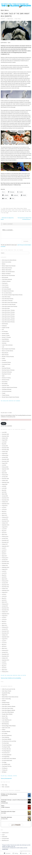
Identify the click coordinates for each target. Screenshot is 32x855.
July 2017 (4, 548)
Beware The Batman (6, 273)
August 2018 (4, 526)
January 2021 (5, 476)
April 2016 (4, 577)
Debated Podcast (5, 702)
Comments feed (5, 838)
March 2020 (4, 494)
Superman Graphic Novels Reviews (9, 387)
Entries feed (4, 836)
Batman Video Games (6, 269)
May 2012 (4, 665)
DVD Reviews (5, 323)
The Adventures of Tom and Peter (9, 741)
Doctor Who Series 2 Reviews (8, 312)
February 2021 (5, 474)
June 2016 (4, 573)
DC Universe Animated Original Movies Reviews (12, 294)
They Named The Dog (6, 766)
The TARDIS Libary (6, 764)
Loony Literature (5, 721)
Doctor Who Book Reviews (7, 298)
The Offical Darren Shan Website (9, 758)
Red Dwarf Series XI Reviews (8, 370)
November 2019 (5, 499)
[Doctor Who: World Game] (29, 818)
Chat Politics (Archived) (7, 279)
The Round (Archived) (6, 391)
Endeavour (4, 325)
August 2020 (4, 484)
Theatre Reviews (5, 395)
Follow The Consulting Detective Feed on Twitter (13, 675)
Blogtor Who (4, 694)
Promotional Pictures (6, 362)
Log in (3, 834)
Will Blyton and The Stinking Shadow (9, 794)
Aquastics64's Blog (6, 692)
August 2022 (4, 463)
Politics (3, 358)
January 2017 (5, 559)
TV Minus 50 (4, 770)
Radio (3, 366)
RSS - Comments (5, 786)
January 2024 (5, 445)
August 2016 (4, 569)
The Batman (14, 211)
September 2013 (5, 636)
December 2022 (5, 459)
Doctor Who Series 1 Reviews (8, 310)
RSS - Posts (4, 784)
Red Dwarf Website (6, 731)
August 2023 (4, 453)
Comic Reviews (5, 287)
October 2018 (5, 523)
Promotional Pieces (6, 364)
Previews (4, 360)
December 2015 (5, 584)
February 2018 (5, 536)
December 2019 (5, 497)
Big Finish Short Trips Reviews (8, 275)
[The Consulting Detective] (16, 6)
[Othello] (29, 807)
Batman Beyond (20, 208)
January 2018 (5, 538)
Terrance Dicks (5, 818)
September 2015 (5, 590)
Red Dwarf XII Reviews (7, 372)
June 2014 (4, 619)
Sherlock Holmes (5, 379)
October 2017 (5, 544)
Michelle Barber (5, 795)
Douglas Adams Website (7, 714)
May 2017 (4, 552)
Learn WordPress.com (6, 720)
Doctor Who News (6, 308)
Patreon (3, 729)
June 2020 (4, 488)
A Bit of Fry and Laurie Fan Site (8, 689)
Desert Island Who (6, 704)
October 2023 (5, 451)
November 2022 (5, 461)
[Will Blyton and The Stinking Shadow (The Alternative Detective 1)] (29, 795)
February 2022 (5, 467)
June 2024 (4, 442)
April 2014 (4, 623)
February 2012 (5, 671)
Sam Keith (10, 211)
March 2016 (4, 579)
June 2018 (4, 528)
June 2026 (4, 432)
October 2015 (5, 588)
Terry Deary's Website (6, 739)
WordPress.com (5, 840)
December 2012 (5, 654)
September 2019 (5, 503)
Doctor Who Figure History (7, 708)
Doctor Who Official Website (8, 712)
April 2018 (4, 532)
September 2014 (5, 613)
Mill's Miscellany (5, 723)
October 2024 (5, 438)
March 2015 (4, 602)
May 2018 (4, 530)
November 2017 (5, 542)
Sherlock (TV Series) (6, 377)
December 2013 (5, 631)
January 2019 (5, 519)
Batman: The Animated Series (8, 271)
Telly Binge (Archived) (6, 389)
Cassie (13, 209)
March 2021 (4, 472)
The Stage (4, 762)
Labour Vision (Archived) (7, 345)
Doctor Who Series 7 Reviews (8, 318)
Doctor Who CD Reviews (7, 300)
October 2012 (5, 658)
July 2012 (4, 662)
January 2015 (5, 606)
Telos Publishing (5, 737)
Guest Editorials (5, 339)
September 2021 (5, 469)
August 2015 (4, 592)
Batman (15, 208)
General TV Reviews (6, 337)
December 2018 (5, 521)
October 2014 (5, 611)
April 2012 (4, 667)
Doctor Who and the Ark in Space (8, 811)
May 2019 (4, 511)
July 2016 (4, 571)
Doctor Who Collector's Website (8, 706)
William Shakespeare (6, 807)
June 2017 (4, 550)
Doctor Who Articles (6, 296)
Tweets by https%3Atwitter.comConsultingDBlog (11, 678)
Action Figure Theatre (6, 691)
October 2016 (5, 565)
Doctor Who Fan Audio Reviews (8, 304)
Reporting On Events (6, 374)
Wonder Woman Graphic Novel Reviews (10, 397)
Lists (3, 347)
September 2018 (5, 524)
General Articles (5, 333)
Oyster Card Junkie (6, 727)
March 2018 (4, 534)
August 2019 (4, 505)
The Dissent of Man (6, 747)
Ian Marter (4, 813)
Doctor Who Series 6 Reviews (8, 316)
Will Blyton (4, 772)
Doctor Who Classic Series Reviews (9, 302)
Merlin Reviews (5, 354)
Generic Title (4, 716)
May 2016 (4, 575)
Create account (5, 832)
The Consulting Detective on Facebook (10, 400)
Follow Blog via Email (6, 412)
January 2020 (5, 496)
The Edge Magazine (6, 750)
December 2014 (5, 607)
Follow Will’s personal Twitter (9, 775)
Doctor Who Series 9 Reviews (8, 321)
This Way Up (4, 768)
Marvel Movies (5, 352)
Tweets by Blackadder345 (6, 778)
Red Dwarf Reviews (6, 368)
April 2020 (4, 492)
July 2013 (4, 640)
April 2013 (4, 646)
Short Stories (4, 381)
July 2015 (4, 594)
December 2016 (5, 561)
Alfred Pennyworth (9, 208)
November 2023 (5, 449)
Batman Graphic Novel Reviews (8, 265)
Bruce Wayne (8, 209)
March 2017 (4, 555)
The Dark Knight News (6, 745)
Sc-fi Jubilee (4, 733)
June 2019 (4, 509)
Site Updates (4, 383)
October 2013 (5, 635)
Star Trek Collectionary (7, 735)
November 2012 (5, 656)
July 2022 (4, 465)
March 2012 (4, 669)
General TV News (5, 335)
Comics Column (18, 209)
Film (3, 329)
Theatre (3, 393)
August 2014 (4, 615)
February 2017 (5, 557)
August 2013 (4, 638)
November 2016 (5, 563)
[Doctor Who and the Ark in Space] (29, 813)
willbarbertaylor (10, 18)
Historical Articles (5, 341)
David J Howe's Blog (6, 698)
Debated (4, 700)
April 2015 (4, 600)
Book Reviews (5, 277)
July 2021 (4, 470)
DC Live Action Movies (7, 292)
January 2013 (5, 652)
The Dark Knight (21, 211)
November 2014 (5, 609)
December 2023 (5, 447)
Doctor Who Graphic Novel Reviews (9, 306)
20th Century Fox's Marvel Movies (9, 260)
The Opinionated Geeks (7, 760)
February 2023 (5, 455)
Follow (3, 423)
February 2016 (5, 580)
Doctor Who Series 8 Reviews (8, 319)
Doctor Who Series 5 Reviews (8, 314)
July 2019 (4, 507)
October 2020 (5, 480)
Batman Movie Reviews (7, 267)
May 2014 (4, 621)
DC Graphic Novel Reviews (8, 291)
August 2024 (4, 440)
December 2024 (5, 436)
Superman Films (5, 385)
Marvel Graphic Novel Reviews (8, 348)
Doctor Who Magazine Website (8, 710)
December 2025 (5, 434)
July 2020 (4, 486)
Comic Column (18, 18)
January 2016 (5, 582)
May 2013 (4, 644)
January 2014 (5, 629)
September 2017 (5, 546)
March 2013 (4, 648)
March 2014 (4, 625)
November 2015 (5, 586)
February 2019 (5, 517)
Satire (3, 375)
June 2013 (4, 642)
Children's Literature (6, 281)
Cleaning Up (4, 283)
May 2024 (4, 443)
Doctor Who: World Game (6, 817)
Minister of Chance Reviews (8, 356)
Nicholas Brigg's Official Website (9, 725)
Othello (2, 805)
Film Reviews (5, 331)
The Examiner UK (5, 752)
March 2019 (4, 515)
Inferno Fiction (5, 718)
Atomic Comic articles (6, 262)
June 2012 (4, 663)
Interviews (4, 343)
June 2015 (4, 596)
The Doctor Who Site (6, 748)
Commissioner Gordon (26, 209)
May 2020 (4, 490)
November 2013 (5, 633)
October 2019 (5, 501)
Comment (25, 241)
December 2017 (5, 540)
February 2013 (5, 650)
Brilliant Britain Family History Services (10, 696)
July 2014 (4, 617)
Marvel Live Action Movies (7, 350)
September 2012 (5, 660)
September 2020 (5, 482)
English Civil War (5, 327)
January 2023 (5, 457)
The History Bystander (6, 754)
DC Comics (5, 211)
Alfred (4, 208)
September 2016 (5, 567)
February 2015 (5, 604)
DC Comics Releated (6, 289)
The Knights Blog (5, 756)
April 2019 (4, 513)
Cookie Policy (5, 849)
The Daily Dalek (5, 743)
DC (1, 211)
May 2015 (4, 598)
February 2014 (5, 627)
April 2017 (4, 553)
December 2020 (5, 478)
